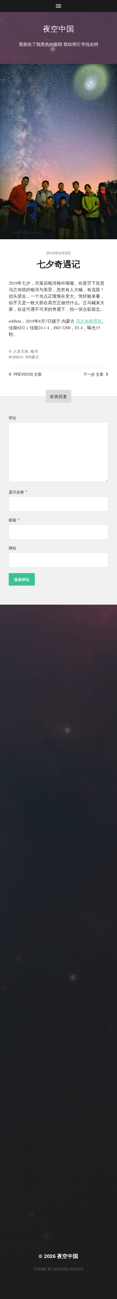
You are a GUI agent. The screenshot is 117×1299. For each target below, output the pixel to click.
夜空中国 (58, 28)
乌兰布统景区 (89, 321)
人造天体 (20, 351)
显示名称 (18, 492)
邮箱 (14, 520)
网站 (12, 548)
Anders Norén (68, 1269)
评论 (12, 417)
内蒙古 (33, 356)
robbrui (17, 356)
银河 (34, 351)
